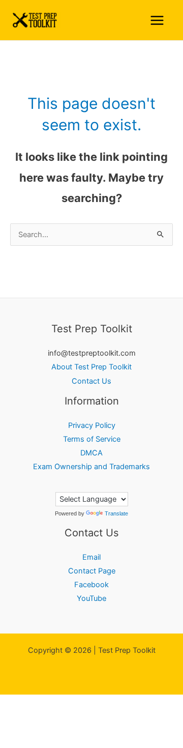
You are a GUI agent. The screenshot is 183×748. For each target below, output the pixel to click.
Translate (116, 513)
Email (91, 557)
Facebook (91, 584)
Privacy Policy (91, 425)
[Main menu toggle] (157, 20)
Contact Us (91, 381)
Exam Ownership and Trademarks (91, 466)
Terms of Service (91, 439)
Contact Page (91, 571)
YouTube (91, 598)
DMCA (91, 452)
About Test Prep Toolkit (91, 366)
